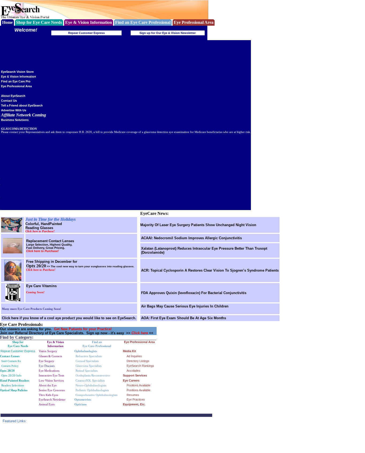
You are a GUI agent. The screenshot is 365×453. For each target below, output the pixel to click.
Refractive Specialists (89, 356)
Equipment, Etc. (134, 404)
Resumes (133, 395)
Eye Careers (131, 380)
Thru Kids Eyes (48, 395)
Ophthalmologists (85, 351)
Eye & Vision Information (18, 76)
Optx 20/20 (8, 370)
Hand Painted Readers (14, 380)
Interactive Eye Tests (51, 375)
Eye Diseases (47, 365)
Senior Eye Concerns (52, 390)
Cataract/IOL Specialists (90, 380)
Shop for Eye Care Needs (39, 22)
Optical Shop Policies (13, 390)
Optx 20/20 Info (11, 375)
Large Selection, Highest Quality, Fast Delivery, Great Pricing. (49, 246)
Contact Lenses (10, 356)
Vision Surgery (48, 351)
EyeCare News (153, 213)
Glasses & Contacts (50, 356)
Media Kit (129, 351)
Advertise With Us (13, 110)
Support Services (135, 375)
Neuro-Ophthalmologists (91, 385)
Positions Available (138, 385)
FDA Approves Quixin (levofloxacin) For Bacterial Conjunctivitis (193, 293)
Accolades (133, 370)
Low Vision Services (51, 380)
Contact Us (9, 100)
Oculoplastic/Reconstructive (93, 375)
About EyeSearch (13, 95)
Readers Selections (12, 385)
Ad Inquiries (134, 356)
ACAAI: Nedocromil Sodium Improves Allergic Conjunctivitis (191, 238)
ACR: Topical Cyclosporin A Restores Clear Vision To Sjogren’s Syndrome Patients (210, 270)
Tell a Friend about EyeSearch (22, 105)
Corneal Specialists (87, 361)
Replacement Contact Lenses (50, 241)
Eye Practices (136, 399)
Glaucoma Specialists (89, 365)
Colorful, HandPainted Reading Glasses (43, 226)
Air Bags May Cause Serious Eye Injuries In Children (184, 306)
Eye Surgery (46, 361)
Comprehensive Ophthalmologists (96, 395)
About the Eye (48, 385)
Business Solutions (15, 119)
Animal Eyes (47, 404)
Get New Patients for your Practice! (83, 329)
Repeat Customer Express (86, 33)
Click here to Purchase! (40, 231)
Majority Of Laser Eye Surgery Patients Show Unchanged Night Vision (198, 225)
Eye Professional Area (16, 86)
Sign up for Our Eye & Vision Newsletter (167, 33)
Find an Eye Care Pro (15, 81)
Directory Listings (138, 361)
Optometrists (82, 399)
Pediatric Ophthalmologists (92, 390)
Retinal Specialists (87, 370)
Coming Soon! (35, 292)
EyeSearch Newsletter (52, 399)
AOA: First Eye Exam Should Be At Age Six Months (183, 318)
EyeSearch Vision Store (17, 71)
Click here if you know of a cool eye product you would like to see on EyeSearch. (69, 318)
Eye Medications (49, 370)
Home (7, 22)
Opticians (80, 404)
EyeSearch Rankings (140, 365)
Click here (140, 333)
